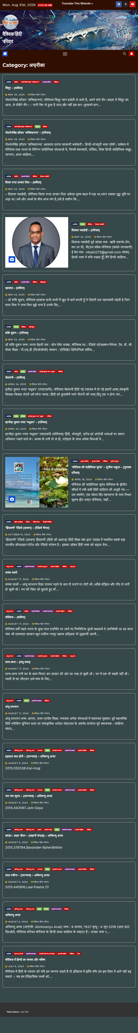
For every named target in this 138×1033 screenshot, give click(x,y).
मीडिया (28, 522)
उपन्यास (40, 750)
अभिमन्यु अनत (18, 750)
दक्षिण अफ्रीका (18, 522)
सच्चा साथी (11, 572)
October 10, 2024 (19, 534)
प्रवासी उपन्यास (57, 750)
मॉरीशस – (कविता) (15, 617)
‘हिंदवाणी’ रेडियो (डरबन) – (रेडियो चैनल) (27, 528)
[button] (124, 53)
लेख (78, 954)
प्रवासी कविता (47, 82)
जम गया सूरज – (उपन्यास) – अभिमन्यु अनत (28, 796)
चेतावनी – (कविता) (15, 377)
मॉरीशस (56, 82)
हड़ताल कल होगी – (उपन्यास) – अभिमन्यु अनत (30, 756)
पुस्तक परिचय (85, 461)
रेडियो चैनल (36, 522)
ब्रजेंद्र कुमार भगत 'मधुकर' (47, 371)
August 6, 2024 (18, 763)
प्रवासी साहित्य (54, 566)
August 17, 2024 (18, 579)
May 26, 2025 (16, 94)
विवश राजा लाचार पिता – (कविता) (23, 182)
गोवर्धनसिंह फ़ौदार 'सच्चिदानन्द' (30, 82)
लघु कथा (72, 566)
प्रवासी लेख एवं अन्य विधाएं (47, 954)
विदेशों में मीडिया (47, 522)
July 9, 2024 (16, 966)
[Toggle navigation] (65, 53)
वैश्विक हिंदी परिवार (38, 94)
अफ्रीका (8, 82)
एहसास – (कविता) (15, 288)
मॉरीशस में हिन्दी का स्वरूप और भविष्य (25, 960)
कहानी (39, 830)
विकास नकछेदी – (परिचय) (86, 230)
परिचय (38, 127)
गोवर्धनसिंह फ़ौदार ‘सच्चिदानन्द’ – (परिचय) (28, 132)
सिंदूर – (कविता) (14, 88)
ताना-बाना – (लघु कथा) (17, 662)
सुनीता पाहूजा (114, 461)
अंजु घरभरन (9, 566)
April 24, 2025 (17, 384)
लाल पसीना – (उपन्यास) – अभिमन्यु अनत (27, 875)
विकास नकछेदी (44, 176)
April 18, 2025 (84, 479)
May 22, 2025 (16, 189)
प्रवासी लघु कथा (42, 566)
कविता (16, 82)
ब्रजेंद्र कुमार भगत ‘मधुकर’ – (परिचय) (26, 422)
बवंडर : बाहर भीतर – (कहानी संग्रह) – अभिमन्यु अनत (34, 835)
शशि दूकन (43, 282)
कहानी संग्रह (48, 830)
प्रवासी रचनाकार (29, 566)
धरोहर (23, 371)
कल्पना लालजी (18, 954)
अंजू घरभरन (11, 707)
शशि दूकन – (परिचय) (16, 333)
